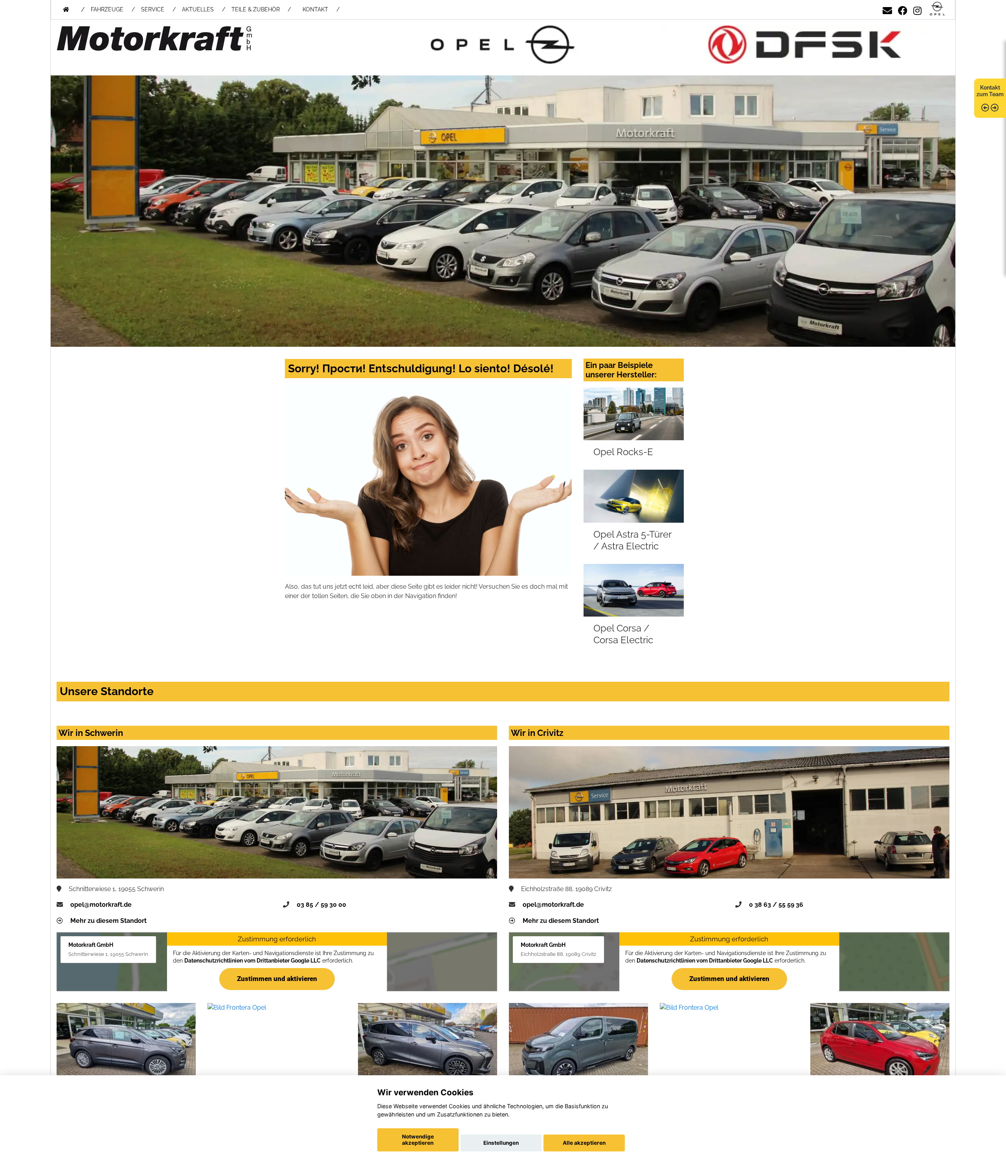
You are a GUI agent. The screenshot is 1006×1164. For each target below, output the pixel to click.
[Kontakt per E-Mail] (887, 9)
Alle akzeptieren (584, 1143)
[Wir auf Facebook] (902, 9)
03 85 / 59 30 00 (321, 904)
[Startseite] (937, 9)
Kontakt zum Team (990, 90)
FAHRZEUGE (107, 9)
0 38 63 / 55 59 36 (776, 904)
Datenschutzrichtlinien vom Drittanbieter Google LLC (252, 960)
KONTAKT (315, 9)
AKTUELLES (198, 9)
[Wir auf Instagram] (917, 9)
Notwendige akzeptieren (418, 1139)
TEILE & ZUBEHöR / (261, 9)
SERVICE (152, 9)
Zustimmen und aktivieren (277, 979)
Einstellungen (501, 1143)
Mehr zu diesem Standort (108, 920)
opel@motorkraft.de (101, 904)
